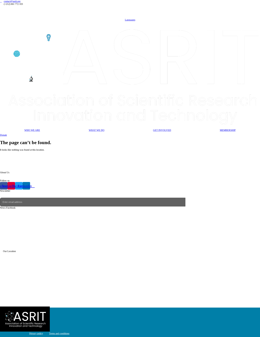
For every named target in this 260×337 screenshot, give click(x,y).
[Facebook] (130, 6)
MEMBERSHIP (228, 130)
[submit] (189, 202)
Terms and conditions (59, 333)
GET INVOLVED (162, 130)
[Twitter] (130, 12)
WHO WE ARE (32, 130)
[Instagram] (130, 9)
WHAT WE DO (96, 130)
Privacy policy (36, 333)
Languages (130, 20)
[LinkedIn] (130, 15)
